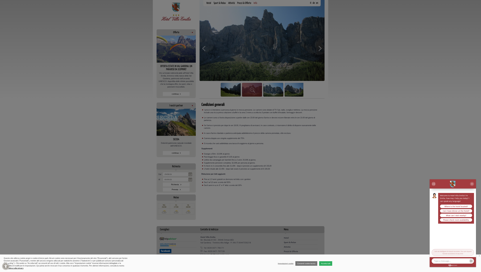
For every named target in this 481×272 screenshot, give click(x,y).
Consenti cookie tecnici (306, 263)
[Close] (8, 264)
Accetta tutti (325, 263)
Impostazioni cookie (285, 263)
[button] (6, 266)
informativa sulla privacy (14, 268)
